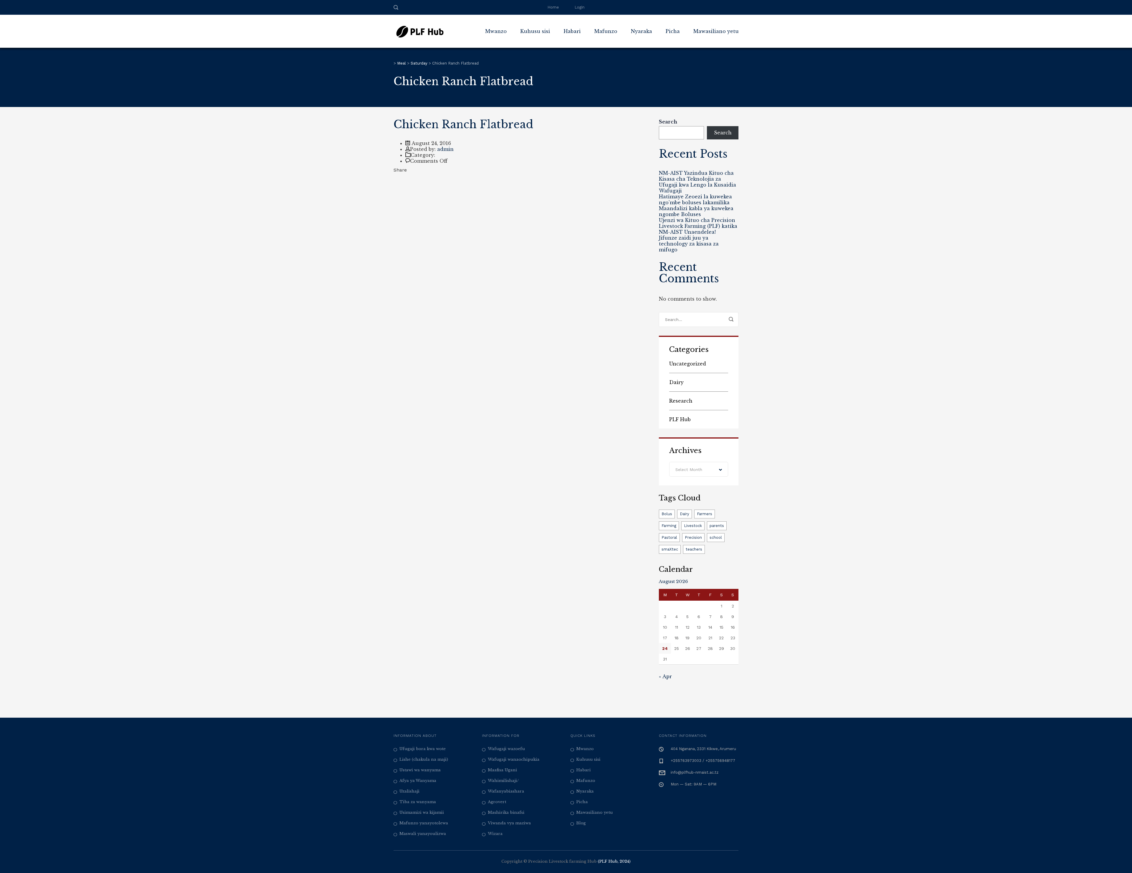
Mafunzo (605, 31)
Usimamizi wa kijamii (421, 812)
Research (680, 401)
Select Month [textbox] (688, 469)
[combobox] (698, 469)
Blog (581, 823)
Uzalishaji (409, 791)
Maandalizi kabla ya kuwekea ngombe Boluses (696, 211)
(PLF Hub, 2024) (614, 861)
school (716, 537)
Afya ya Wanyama (417, 780)
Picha (673, 31)
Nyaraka (641, 31)
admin (445, 149)
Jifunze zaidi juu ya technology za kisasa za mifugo (689, 244)
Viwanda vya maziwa (509, 823)
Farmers (704, 514)
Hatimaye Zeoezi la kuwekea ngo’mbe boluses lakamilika (695, 199)
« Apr (665, 676)
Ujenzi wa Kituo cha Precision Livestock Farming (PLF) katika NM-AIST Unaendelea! (698, 226)
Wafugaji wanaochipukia (513, 759)
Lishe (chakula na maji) (423, 759)
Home (553, 7)
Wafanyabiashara (506, 791)
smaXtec (670, 549)
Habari (572, 31)
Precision (693, 537)
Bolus (667, 514)
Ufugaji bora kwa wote (422, 748)
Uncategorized (687, 364)
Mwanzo (496, 31)
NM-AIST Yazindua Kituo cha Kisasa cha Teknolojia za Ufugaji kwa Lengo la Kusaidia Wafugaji (697, 182)
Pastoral (669, 537)
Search (668, 122)
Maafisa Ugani (502, 769)
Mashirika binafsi (506, 812)
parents (717, 525)
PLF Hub (680, 419)
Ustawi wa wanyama (420, 769)
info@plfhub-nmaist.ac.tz (694, 772)
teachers (694, 549)
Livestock (693, 525)
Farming (669, 525)
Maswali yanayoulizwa (422, 833)
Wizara (495, 833)
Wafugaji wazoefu (506, 748)
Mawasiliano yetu (716, 31)
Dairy (676, 382)
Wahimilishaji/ (503, 780)
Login (580, 7)
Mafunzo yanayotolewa (423, 823)
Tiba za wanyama (417, 801)
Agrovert (497, 801)
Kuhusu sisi (588, 759)
